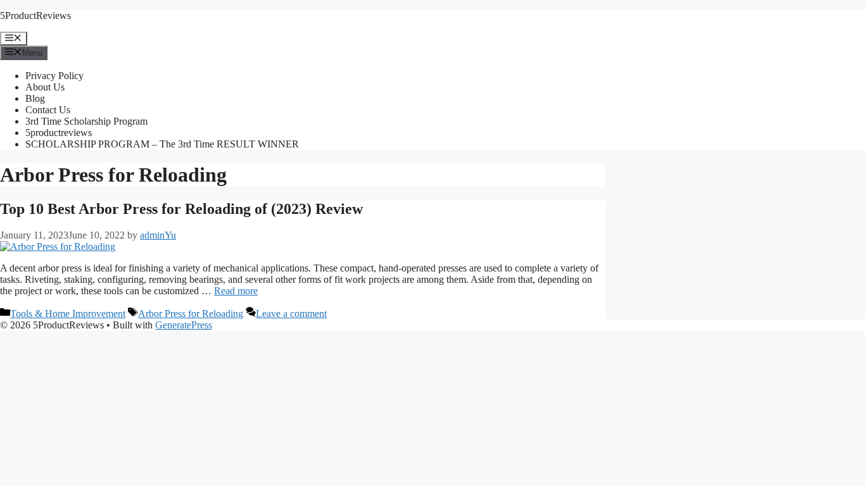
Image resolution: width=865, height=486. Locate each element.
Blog (35, 98)
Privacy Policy (54, 75)
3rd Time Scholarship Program (86, 121)
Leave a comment (291, 313)
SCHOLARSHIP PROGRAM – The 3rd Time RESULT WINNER (162, 144)
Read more (236, 290)
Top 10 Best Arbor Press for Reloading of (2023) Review (181, 209)
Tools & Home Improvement (67, 313)
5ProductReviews (35, 15)
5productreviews (58, 132)
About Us (45, 87)
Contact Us (47, 109)
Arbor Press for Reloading (190, 313)
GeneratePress (183, 325)
